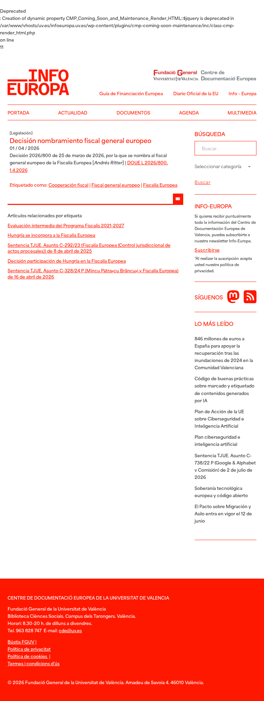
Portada (18, 112)
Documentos (133, 112)
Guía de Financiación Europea (131, 93)
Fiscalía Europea (160, 184)
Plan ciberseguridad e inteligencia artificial (217, 440)
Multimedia (242, 112)
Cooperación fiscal (68, 184)
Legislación (21, 133)
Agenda (189, 112)
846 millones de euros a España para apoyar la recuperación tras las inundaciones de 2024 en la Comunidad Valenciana (224, 353)
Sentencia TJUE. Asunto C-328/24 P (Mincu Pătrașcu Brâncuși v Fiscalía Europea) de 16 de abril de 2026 (93, 273)
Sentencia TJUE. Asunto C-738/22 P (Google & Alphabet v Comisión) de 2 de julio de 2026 (225, 466)
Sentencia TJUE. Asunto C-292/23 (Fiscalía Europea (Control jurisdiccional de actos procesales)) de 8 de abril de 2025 (89, 247)
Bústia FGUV (21, 641)
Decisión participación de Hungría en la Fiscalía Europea (67, 260)
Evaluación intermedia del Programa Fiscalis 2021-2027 (66, 225)
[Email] (178, 199)
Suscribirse (207, 249)
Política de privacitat (29, 648)
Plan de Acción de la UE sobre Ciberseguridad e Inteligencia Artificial (219, 418)
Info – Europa (242, 93)
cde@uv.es (70, 630)
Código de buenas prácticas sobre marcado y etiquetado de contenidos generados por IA (224, 389)
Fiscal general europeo (115, 184)
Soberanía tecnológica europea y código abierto (221, 491)
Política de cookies (28, 656)
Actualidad (72, 112)
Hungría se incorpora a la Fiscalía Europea (51, 234)
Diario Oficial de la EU (195, 93)
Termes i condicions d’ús (33, 663)
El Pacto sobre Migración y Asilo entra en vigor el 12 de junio (223, 513)
